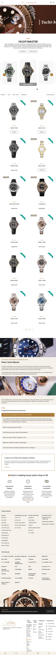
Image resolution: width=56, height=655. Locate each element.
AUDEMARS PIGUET (21, 515)
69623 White (42, 166)
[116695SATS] (42, 187)
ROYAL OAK (17, 520)
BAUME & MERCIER (21, 556)
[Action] (48, 653)
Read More (22, 51)
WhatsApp (50, 628)
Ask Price (14, 132)
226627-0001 (14, 128)
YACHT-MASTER (5, 543)
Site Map (34, 632)
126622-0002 (42, 318)
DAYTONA (3, 522)
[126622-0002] (42, 302)
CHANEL (31, 559)
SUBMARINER (4, 540)
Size (9, 94)
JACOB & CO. (46, 566)
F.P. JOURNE (5, 562)
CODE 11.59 (17, 517)
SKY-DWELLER (4, 538)
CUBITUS (30, 525)
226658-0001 (14, 280)
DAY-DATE (3, 520)
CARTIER (17, 559)
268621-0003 (42, 242)
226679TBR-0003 (14, 204)
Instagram (50, 636)
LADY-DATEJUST (5, 527)
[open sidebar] (5, 2)
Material (3, 94)
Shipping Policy (41, 634)
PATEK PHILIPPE (33, 515)
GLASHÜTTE (32, 562)
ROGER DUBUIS (6, 578)
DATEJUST (4, 517)
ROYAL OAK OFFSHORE (20, 525)
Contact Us (7, 467)
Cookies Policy (41, 629)
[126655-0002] (14, 226)
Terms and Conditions (40, 624)
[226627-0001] (14, 111)
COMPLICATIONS (32, 522)
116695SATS (42, 204)
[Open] (5, 2)
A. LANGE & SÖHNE (7, 556)
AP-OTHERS (18, 527)
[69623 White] (42, 149)
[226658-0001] (14, 264)
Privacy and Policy (40, 627)
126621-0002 (42, 280)
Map (27, 647)
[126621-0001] (14, 302)
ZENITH (17, 582)
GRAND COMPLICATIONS (34, 527)
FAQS (34, 626)
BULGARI (4, 559)
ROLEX (14, 126)
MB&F (30, 569)
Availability (23, 94)
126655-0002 (14, 242)
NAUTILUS (30, 530)
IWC (29, 566)
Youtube (49, 639)
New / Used (15, 94)
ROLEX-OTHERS (5, 545)
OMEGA (3, 573)
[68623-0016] (42, 111)
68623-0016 (41, 128)
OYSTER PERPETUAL (6, 530)
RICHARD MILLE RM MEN (47, 521)
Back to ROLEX (33, 51)
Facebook (50, 634)
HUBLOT (4, 566)
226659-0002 (14, 166)
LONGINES (18, 569)
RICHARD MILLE (47, 515)
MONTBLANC (46, 569)
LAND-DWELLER (5, 535)
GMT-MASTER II (5, 525)
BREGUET (45, 556)
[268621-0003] (42, 226)
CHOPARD (45, 559)
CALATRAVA (31, 520)
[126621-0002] (42, 264)
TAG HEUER (18, 578)
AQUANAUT (31, 517)
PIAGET (44, 573)
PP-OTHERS (31, 532)
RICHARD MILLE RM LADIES (48, 524)
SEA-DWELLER (4, 532)
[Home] (28, 2)
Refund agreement (40, 632)
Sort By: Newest (50, 94)
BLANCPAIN (32, 556)
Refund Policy (28, 500)
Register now (50, 611)
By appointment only (28, 639)
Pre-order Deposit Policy (41, 638)
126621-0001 (14, 318)
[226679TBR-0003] (14, 187)
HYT (16, 566)
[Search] (51, 2)
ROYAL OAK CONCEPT (20, 522)
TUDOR (30, 578)
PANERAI (17, 573)
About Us (35, 624)
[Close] (55, 653)
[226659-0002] (14, 149)
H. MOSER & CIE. (47, 562)
